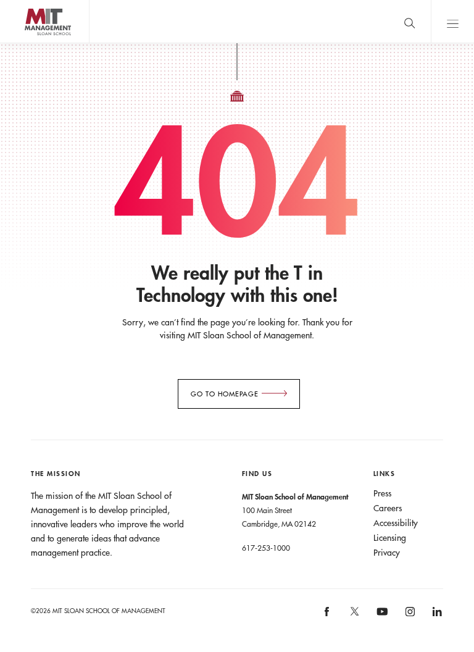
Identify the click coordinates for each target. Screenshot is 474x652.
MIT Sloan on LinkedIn (436, 615)
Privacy (386, 552)
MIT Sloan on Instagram (409, 615)
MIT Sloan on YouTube (380, 618)
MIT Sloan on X (353, 615)
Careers (387, 508)
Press (382, 493)
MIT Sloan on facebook (327, 615)
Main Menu (452, 21)
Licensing (389, 537)
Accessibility (395, 523)
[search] (409, 21)
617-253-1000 (266, 548)
